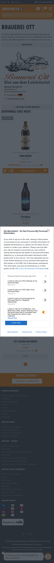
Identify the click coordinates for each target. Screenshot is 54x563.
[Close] (49, 231)
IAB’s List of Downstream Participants (30, 268)
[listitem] (27, 276)
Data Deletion (12, 332)
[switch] (44, 281)
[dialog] (27, 281)
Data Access (27, 332)
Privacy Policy (41, 332)
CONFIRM (16, 323)
